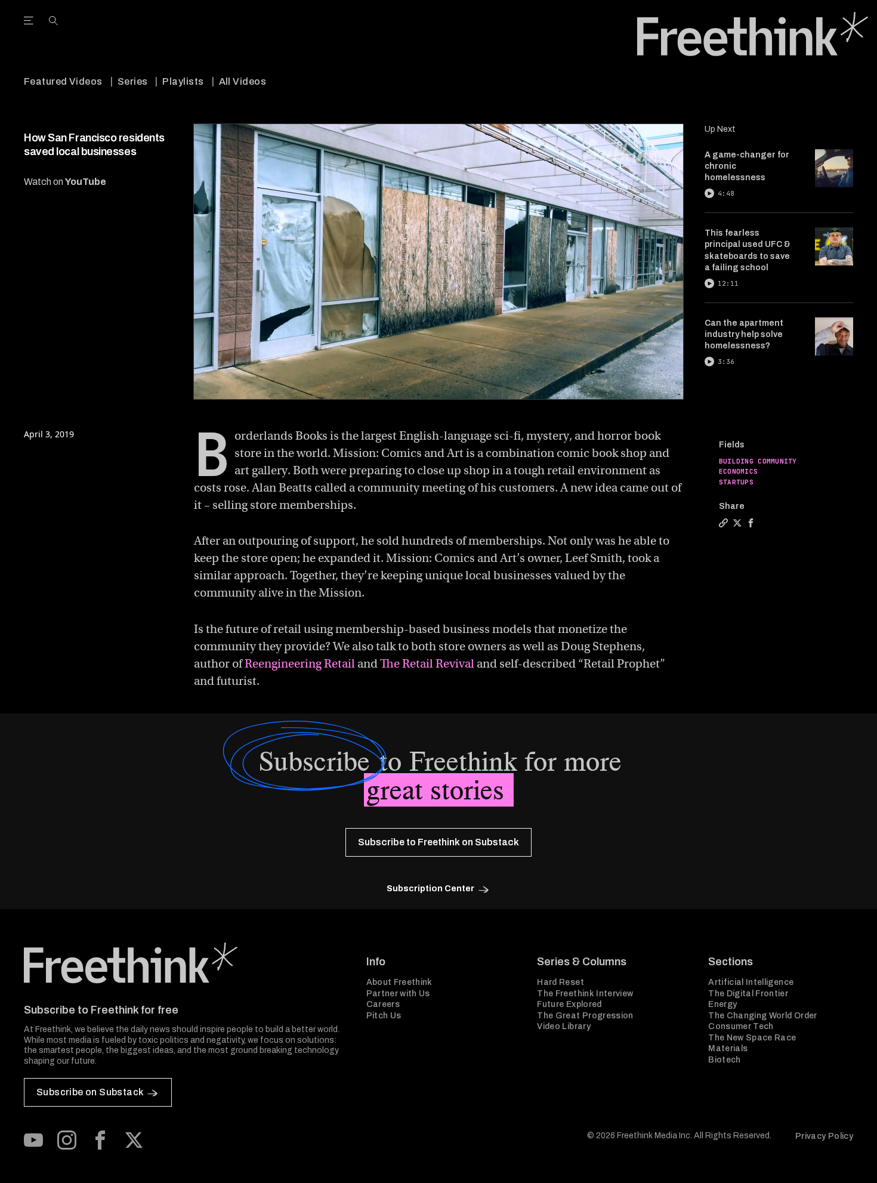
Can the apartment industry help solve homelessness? (744, 335)
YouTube (85, 182)
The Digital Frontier (748, 993)
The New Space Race (752, 1037)
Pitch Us (384, 1015)
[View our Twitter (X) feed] (133, 1140)
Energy (722, 1004)
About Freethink (399, 982)
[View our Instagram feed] (66, 1140)
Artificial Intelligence (750, 982)
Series (133, 81)
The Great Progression (585, 1015)
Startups (736, 482)
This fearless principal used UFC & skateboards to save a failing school (747, 250)
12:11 (728, 283)
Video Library (564, 1026)
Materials (728, 1048)
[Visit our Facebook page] (100, 1140)
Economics (738, 471)
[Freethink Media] (182, 963)
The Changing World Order (762, 1015)
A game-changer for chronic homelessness (747, 166)
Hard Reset (560, 982)
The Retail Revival (427, 663)
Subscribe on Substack (89, 1092)
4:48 (726, 193)
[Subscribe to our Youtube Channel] (33, 1140)
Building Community (758, 461)
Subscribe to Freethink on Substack (438, 842)
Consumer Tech (741, 1026)
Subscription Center (430, 888)
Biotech (724, 1059)
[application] (438, 261)
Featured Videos (63, 81)
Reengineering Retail (300, 663)
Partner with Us (398, 993)
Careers (383, 1004)
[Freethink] (752, 34)
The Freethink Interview (585, 993)
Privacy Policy (824, 1136)
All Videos (243, 81)
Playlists (182, 81)
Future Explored (569, 1004)
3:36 (726, 361)
